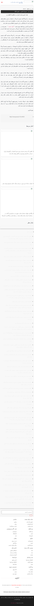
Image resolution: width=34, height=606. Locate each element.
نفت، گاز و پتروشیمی (12, 529)
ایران (32, 533)
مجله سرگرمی (30, 573)
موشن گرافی (30, 562)
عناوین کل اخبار (30, 522)
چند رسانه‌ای (30, 557)
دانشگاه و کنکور (13, 550)
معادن (15, 538)
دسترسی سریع (13, 567)
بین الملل (30, 529)
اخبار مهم (15, 569)
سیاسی (15, 519)
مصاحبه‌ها (15, 564)
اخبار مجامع (14, 560)
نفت (16, 535)
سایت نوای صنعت (29, 519)
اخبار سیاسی (30, 526)
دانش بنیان (14, 548)
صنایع (31, 538)
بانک (32, 550)
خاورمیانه (31, 535)
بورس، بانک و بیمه (28, 548)
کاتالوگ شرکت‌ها (29, 560)
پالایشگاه (15, 533)
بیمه (32, 552)
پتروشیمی (15, 531)
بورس (31, 554)
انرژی (32, 543)
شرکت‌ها (14, 557)
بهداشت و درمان (13, 552)
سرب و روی (14, 541)
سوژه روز (15, 573)
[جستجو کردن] (31, 515)
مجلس (15, 522)
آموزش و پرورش (13, 554)
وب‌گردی (31, 567)
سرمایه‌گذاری (30, 545)
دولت (15, 524)
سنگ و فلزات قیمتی (13, 545)
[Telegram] (19, 582)
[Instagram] (17, 582)
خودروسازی (30, 541)
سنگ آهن (15, 543)
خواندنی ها (31, 571)
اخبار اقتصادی (30, 524)
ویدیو (32, 564)
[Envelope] (15, 582)
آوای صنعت (11, 26)
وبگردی (31, 569)
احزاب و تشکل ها (13, 526)
